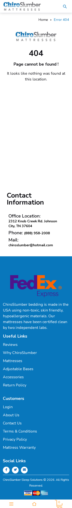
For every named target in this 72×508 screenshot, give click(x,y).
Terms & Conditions (20, 431)
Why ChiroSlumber (20, 352)
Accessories (13, 377)
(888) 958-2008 (37, 233)
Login (8, 407)
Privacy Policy (15, 439)
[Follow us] (15, 469)
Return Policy (14, 385)
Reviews (10, 344)
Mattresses (12, 360)
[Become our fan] (6, 469)
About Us (11, 415)
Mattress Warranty (19, 447)
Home (43, 19)
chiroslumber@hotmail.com (30, 245)
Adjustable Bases (18, 369)
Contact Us (12, 423)
